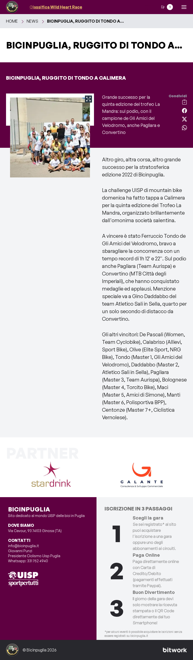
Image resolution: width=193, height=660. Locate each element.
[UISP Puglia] (23, 579)
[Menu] (184, 7)
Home (12, 21)
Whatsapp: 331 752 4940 (28, 561)
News (32, 21)
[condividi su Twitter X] (184, 118)
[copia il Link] (184, 102)
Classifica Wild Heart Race (49, 7)
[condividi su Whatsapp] (184, 127)
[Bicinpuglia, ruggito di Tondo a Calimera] (50, 109)
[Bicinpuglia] (12, 7)
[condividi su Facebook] (184, 110)
